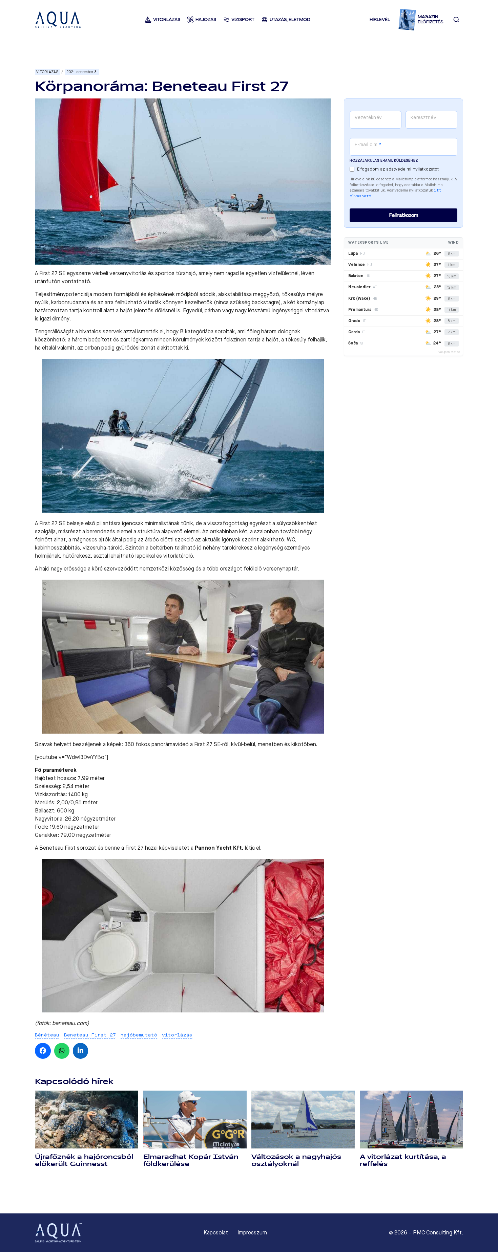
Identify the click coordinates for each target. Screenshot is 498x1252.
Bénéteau (47, 1035)
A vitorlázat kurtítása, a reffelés (403, 1160)
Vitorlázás (47, 71)
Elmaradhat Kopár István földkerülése (190, 1160)
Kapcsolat (216, 1232)
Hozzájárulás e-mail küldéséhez (384, 160)
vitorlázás (177, 1035)
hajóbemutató (139, 1035)
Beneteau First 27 (90, 1035)
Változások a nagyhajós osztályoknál (296, 1160)
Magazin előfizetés (430, 19)
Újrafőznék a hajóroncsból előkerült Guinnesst (84, 1160)
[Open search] (456, 19)
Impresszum (252, 1232)
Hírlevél (380, 19)
